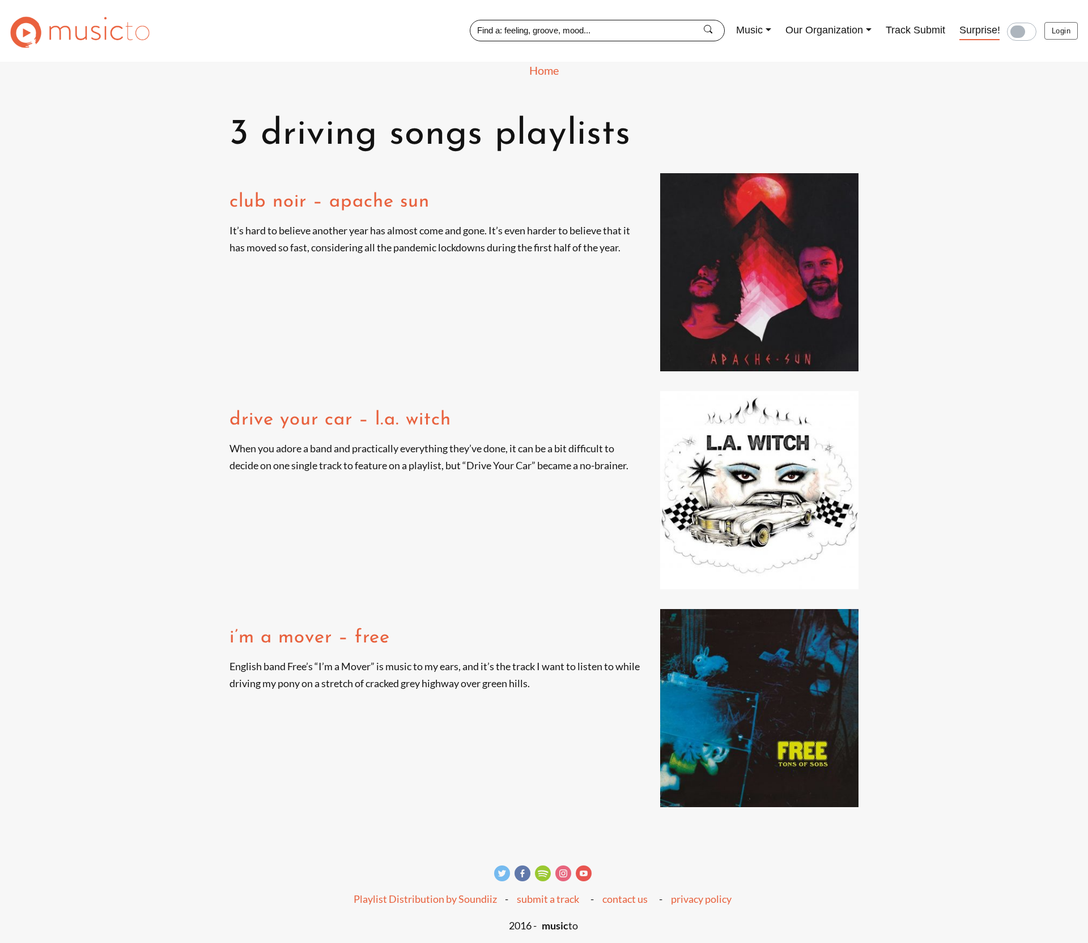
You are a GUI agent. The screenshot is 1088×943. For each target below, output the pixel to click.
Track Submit (915, 30)
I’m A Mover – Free (310, 637)
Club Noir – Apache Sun (330, 201)
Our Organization (824, 30)
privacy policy (701, 899)
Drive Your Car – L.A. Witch (340, 419)
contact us (625, 899)
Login (1061, 31)
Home (544, 70)
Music (749, 30)
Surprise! (979, 30)
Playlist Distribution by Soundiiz (425, 899)
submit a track (548, 899)
